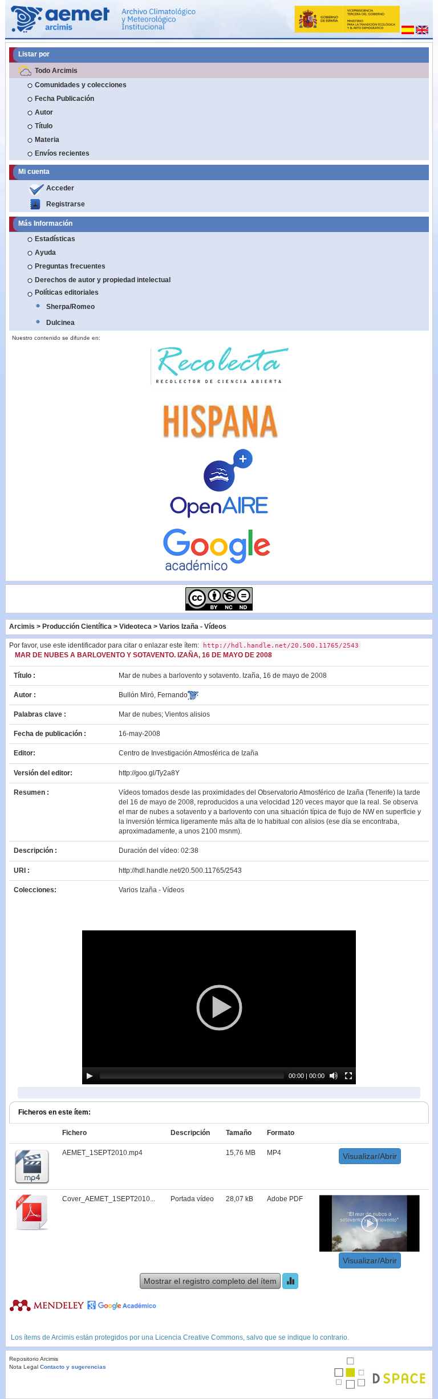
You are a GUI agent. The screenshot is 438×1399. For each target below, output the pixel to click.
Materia (47, 140)
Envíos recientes (62, 153)
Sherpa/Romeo (70, 307)
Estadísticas (55, 239)
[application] (219, 1007)
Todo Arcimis (56, 71)
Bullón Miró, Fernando (153, 695)
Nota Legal (23, 1367)
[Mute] (333, 1075)
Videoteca (135, 627)
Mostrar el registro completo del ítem (210, 1281)
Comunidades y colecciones (81, 85)
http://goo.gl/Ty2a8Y (149, 773)
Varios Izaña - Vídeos (192, 627)
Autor (44, 112)
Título (43, 126)
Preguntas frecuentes (70, 266)
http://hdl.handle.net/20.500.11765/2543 (180, 871)
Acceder (60, 188)
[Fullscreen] (348, 1075)
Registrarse (65, 204)
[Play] (89, 1075)
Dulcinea (60, 323)
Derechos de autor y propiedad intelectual (103, 280)
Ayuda (45, 253)
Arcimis (22, 627)
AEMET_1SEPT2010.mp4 (102, 1153)
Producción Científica (77, 627)
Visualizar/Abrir (370, 1156)
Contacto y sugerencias (73, 1367)
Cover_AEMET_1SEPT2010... (108, 1199)
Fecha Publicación (64, 99)
